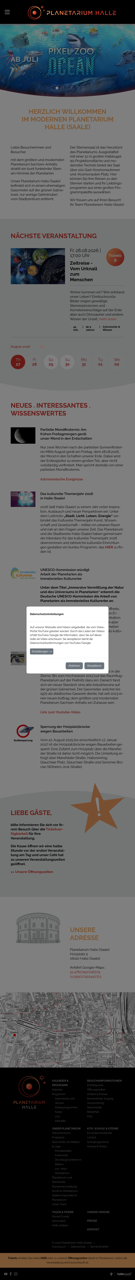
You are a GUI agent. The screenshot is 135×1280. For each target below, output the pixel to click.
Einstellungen (40, 651)
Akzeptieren (94, 665)
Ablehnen (74, 665)
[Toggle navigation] (7, 12)
